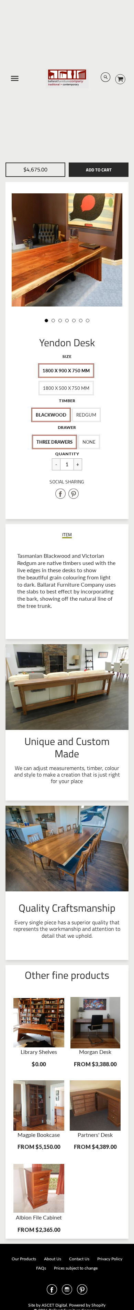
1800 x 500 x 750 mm (66, 388)
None (89, 442)
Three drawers (54, 442)
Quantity (67, 453)
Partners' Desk (95, 1134)
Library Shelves (39, 1051)
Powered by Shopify (87, 1305)
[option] (67, 250)
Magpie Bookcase (39, 1134)
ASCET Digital (54, 1305)
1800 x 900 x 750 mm (66, 370)
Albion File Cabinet (39, 1217)
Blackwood (51, 415)
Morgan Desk (95, 1051)
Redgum (86, 415)
